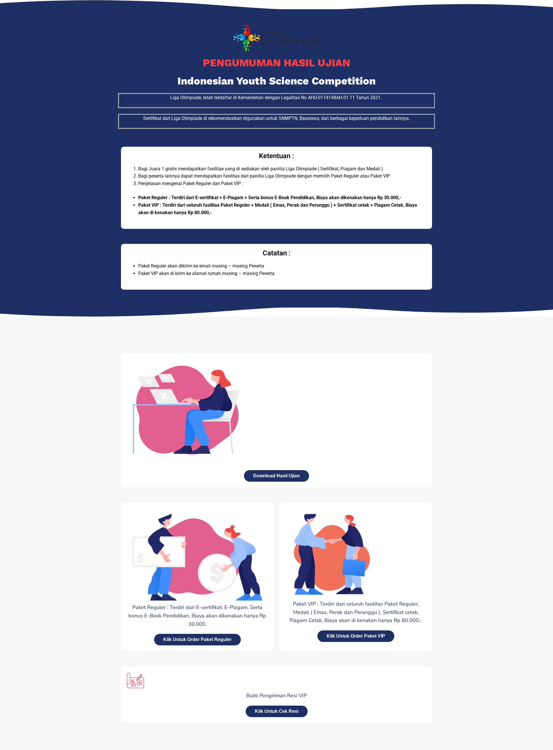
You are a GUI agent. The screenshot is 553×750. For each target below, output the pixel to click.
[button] (277, 711)
